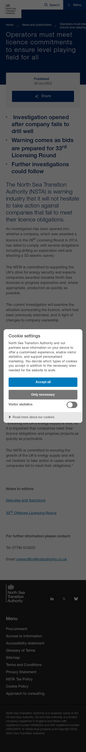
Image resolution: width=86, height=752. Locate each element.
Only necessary (43, 394)
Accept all (43, 382)
